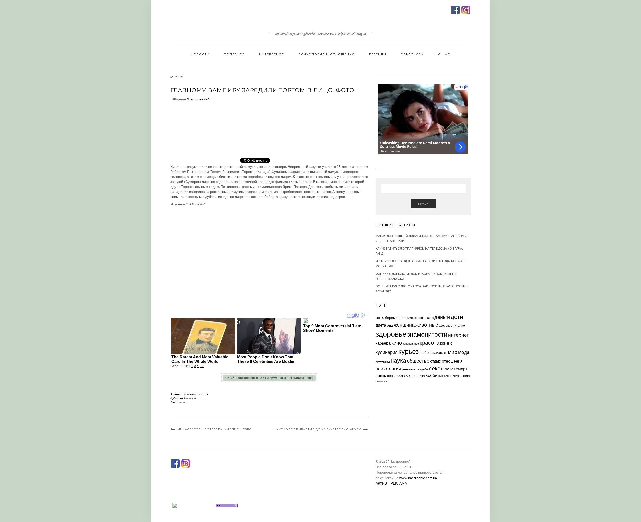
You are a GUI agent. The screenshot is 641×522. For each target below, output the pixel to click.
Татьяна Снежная (195, 394)
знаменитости (427, 334)
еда (390, 325)
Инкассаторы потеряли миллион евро (215, 429)
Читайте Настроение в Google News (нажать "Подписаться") (269, 378)
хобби (432, 375)
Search (423, 203)
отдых (435, 361)
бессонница (417, 318)
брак (430, 318)
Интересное (271, 54)
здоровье (391, 333)
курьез (408, 351)
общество (418, 361)
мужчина (383, 361)
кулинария (387, 352)
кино (182, 402)
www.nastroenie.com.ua (418, 478)
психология (388, 368)
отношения (452, 361)
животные (426, 325)
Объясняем (412, 54)
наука (398, 360)
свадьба (422, 369)
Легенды (377, 54)
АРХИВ (381, 483)
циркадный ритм (448, 375)
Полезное (234, 54)
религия (408, 369)
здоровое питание (452, 325)
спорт (398, 375)
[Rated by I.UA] (192, 505)
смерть (463, 368)
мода (464, 352)
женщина (404, 325)
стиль (407, 375)
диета (381, 325)
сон (390, 375)
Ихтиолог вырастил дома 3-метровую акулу (318, 429)
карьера (383, 343)
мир (452, 352)
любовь (426, 352)
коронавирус (411, 343)
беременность (397, 317)
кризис (446, 343)
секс (434, 368)
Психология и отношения (326, 54)
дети (457, 316)
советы (381, 376)
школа (465, 375)
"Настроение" (198, 99)
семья (448, 368)
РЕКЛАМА (399, 483)
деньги (442, 317)
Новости (200, 54)
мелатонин (440, 352)
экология (381, 381)
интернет (458, 335)
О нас (444, 54)
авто (380, 317)
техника (418, 375)
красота (429, 342)
